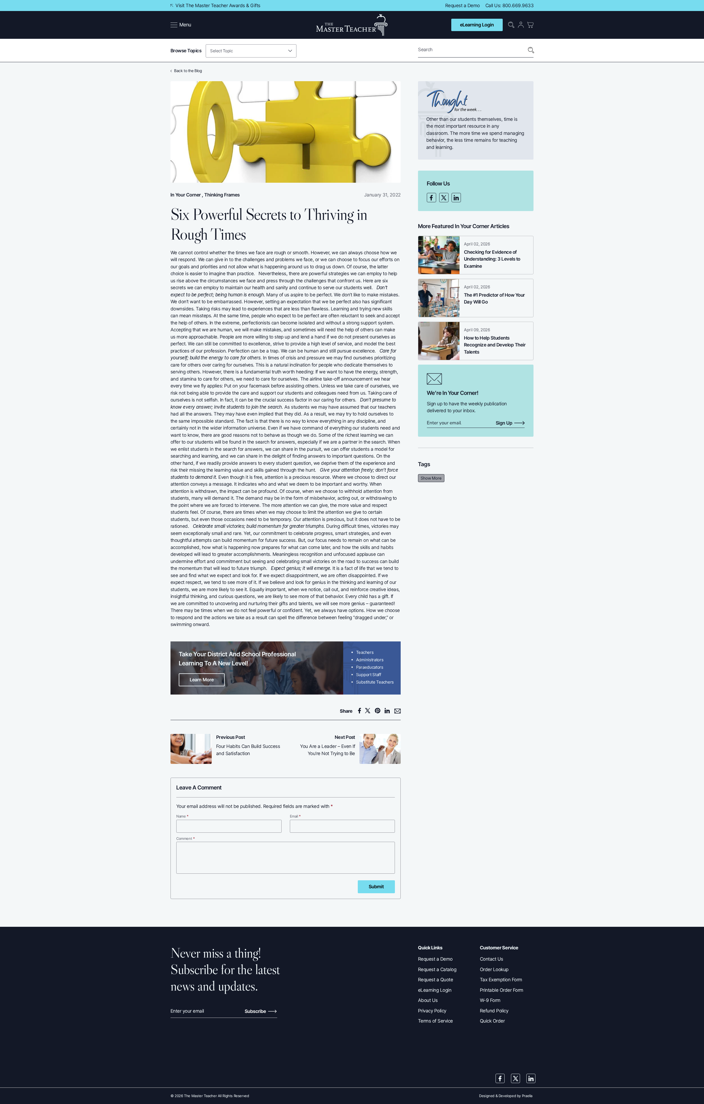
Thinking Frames (222, 195)
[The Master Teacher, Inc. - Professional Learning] (352, 25)
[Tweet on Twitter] (369, 711)
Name (182, 816)
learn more (202, 679)
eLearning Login (477, 25)
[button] (180, 25)
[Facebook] (431, 197)
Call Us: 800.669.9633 (509, 5)
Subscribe (256, 1011)
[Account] (521, 25)
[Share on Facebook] (360, 711)
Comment (185, 838)
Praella (527, 1096)
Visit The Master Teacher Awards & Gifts (217, 5)
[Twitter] (444, 197)
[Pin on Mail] (397, 711)
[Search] (531, 50)
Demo (474, 5)
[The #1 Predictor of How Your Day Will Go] (439, 298)
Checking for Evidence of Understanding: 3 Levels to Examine (492, 259)
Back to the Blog (188, 70)
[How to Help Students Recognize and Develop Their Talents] (439, 341)
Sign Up (504, 423)
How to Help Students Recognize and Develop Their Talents (495, 345)
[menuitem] (181, 25)
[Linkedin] (456, 197)
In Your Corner (185, 195)
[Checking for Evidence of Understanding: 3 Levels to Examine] (439, 255)
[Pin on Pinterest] (379, 711)
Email (295, 816)
